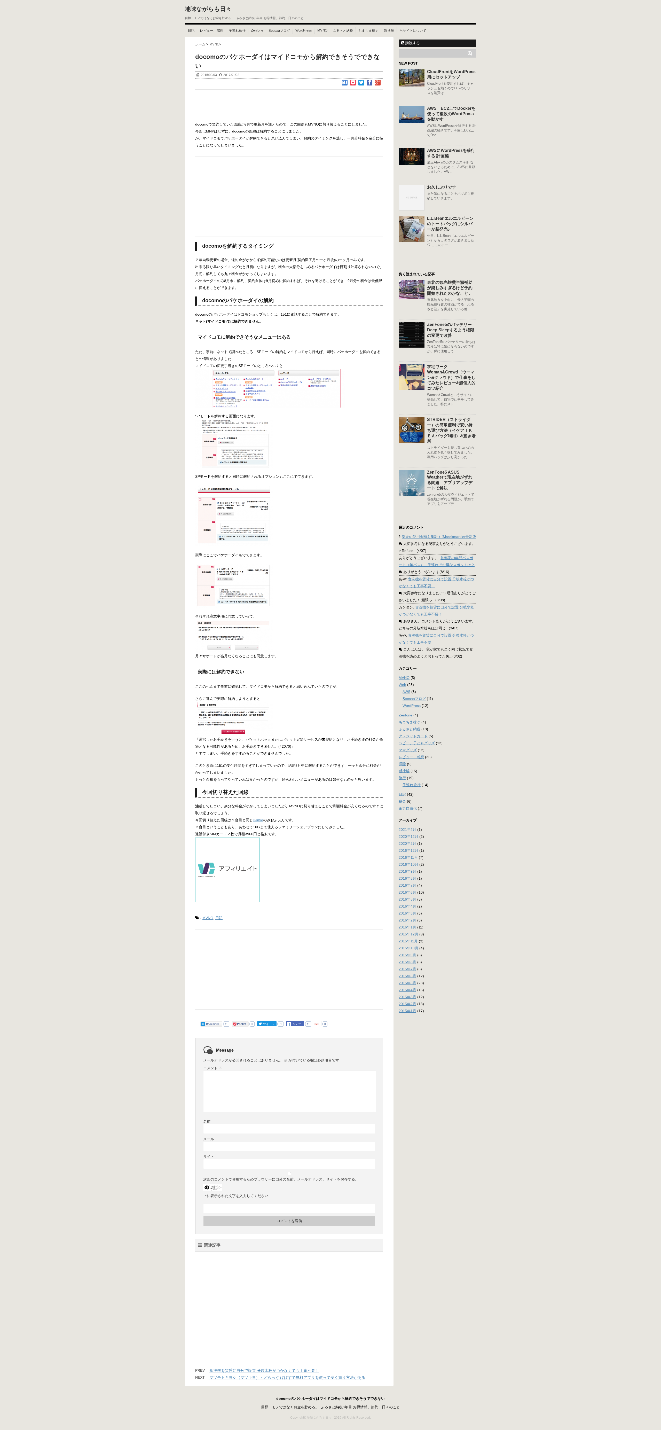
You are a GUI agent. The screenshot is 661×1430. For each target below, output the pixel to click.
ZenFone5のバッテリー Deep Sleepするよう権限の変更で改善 (451, 330)
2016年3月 (407, 913)
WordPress (303, 30)
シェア (293, 1024)
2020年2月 (407, 843)
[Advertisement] (289, 103)
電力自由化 (408, 808)
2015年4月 (407, 990)
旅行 (402, 778)
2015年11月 (408, 941)
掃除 (402, 764)
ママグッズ (408, 750)
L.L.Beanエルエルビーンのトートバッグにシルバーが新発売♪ (450, 223)
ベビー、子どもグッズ (417, 743)
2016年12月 (408, 850)
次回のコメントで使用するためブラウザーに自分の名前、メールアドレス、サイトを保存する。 (281, 1179)
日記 (191, 31)
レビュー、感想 (211, 31)
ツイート (267, 1024)
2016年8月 (407, 878)
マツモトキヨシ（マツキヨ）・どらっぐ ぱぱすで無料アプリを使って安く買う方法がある (287, 1377)
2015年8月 (407, 962)
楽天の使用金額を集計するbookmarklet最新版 (439, 537)
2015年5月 (407, 983)
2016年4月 (407, 906)
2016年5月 (407, 899)
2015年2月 (407, 1004)
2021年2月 (407, 829)
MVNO (322, 30)
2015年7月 (407, 969)
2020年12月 (408, 836)
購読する (412, 43)
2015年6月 (407, 976)
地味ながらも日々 (208, 9)
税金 (402, 801)
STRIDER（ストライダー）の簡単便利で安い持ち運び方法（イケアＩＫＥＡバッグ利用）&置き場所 (451, 430)
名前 (206, 1121)
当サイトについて (412, 31)
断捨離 (389, 31)
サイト (208, 1156)
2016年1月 (407, 927)
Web (402, 685)
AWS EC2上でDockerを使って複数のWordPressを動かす (451, 113)
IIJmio (258, 820)
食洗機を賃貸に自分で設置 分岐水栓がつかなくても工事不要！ (264, 1370)
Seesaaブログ (279, 31)
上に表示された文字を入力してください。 (237, 1196)
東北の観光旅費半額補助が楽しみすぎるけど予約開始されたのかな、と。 (450, 287)
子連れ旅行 (237, 31)
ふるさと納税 (343, 31)
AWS (406, 692)
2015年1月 (407, 1011)
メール (208, 1139)
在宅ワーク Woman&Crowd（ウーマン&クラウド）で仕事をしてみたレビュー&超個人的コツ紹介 (451, 377)
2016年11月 (408, 857)
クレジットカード (413, 736)
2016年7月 (407, 885)
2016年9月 (407, 871)
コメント (212, 1068)
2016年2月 (407, 920)
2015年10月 (408, 948)
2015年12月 (408, 934)
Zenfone (257, 30)
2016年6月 (407, 892)
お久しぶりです (441, 187)
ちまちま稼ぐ (368, 31)
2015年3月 (407, 997)
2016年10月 (408, 864)
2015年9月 (407, 955)
